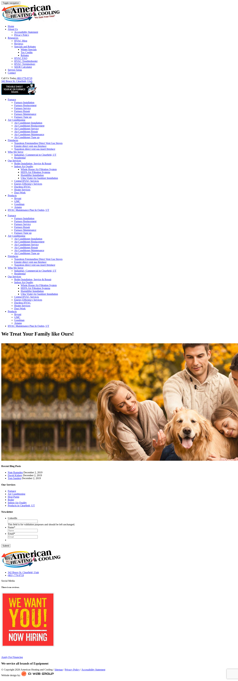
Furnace (12, 99)
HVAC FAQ (20, 58)
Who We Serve (15, 152)
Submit (6, 546)
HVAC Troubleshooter (26, 61)
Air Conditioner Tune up (27, 137)
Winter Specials (29, 49)
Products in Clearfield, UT (21, 505)
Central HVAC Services (26, 181)
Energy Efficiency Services (28, 183)
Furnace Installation (24, 102)
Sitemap (59, 669)
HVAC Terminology (24, 64)
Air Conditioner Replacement (29, 125)
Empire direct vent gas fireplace (30, 146)
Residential (20, 157)
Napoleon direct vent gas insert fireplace (34, 149)
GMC (17, 201)
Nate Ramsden (15, 472)
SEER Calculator (23, 67)
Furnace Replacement (25, 105)
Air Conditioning (16, 120)
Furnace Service (22, 108)
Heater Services (22, 189)
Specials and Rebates (25, 46)
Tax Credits (27, 52)
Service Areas (15, 69)
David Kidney (15, 475)
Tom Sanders (14, 478)
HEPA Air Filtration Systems (35, 172)
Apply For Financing (12, 657)
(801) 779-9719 (16, 575)
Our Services (14, 160)
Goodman (19, 204)
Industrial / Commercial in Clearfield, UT (35, 154)
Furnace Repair (22, 111)
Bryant (17, 198)
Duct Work (20, 192)
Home (11, 26)
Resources (13, 37)
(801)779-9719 (24, 78)
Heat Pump (13, 496)
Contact (12, 72)
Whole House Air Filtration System (39, 169)
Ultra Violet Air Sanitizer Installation (39, 178)
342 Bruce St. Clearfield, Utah (16, 81)
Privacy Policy (21, 35)
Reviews (18, 43)
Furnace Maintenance (25, 114)
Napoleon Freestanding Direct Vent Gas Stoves (38, 143)
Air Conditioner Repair (26, 131)
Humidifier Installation (32, 175)
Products (12, 195)
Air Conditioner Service (26, 128)
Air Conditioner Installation (28, 122)
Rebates (25, 55)
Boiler (11, 499)
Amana (18, 207)
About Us (13, 29)
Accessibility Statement (26, 32)
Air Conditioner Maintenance (29, 134)
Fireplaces (13, 140)
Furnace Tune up (23, 117)
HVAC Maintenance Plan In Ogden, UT (28, 210)
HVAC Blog (20, 40)
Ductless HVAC (22, 186)
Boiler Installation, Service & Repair (32, 163)
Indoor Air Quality (23, 166)
